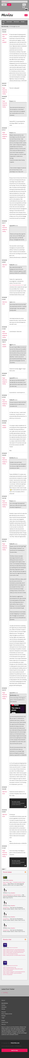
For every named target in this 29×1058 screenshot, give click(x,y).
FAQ (3, 23)
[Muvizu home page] (7, 14)
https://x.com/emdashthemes (10, 954)
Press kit (3, 1012)
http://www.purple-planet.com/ (16, 285)
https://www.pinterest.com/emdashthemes (13, 949)
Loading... (5, 992)
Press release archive (6, 1013)
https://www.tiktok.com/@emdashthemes (13, 952)
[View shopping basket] (26, 9)
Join (9, 4)
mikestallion (12, 892)
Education (3, 1007)
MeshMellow (4, 1003)
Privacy (3, 1020)
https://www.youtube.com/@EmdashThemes (14, 955)
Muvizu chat (7, 939)
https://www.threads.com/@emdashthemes (14, 951)
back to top (14, 1050)
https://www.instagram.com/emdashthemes (14, 971)
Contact (3, 1005)
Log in (4, 4)
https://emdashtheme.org (9, 967)
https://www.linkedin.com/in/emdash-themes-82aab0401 (12, 973)
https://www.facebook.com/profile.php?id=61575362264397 (13, 969)
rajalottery (11, 880)
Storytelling (6, 907)
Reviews (3, 1015)
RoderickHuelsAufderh (13, 947)
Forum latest (7, 872)
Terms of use (4, 1022)
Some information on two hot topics (12, 895)
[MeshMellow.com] (14, 1043)
